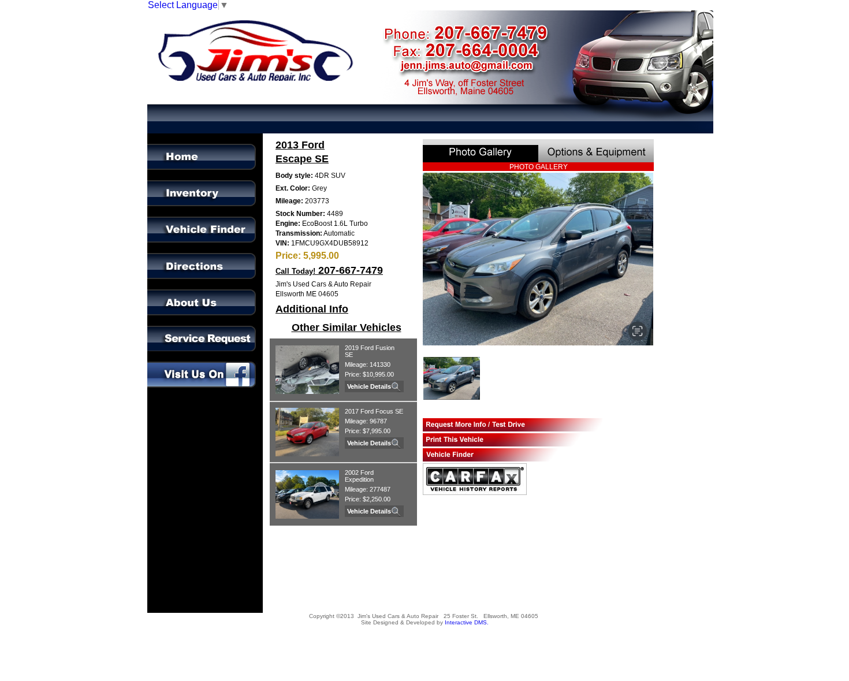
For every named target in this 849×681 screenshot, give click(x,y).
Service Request (205, 328)
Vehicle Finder (205, 219)
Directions (205, 256)
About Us (205, 292)
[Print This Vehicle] (512, 439)
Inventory (205, 183)
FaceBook (205, 365)
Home (205, 146)
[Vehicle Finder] (512, 455)
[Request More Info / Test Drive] (512, 424)
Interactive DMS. (467, 622)
